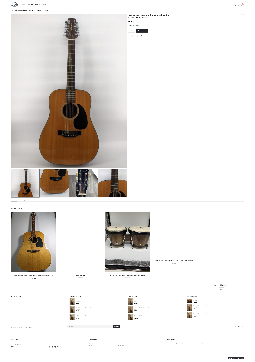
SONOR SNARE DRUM (80, 275)
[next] (243, 15)
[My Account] (235, 5)
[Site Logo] (14, 4)
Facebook (129, 36)
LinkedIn (134, 36)
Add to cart (142, 31)
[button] (232, 5)
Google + (137, 36)
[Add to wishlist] (30, 242)
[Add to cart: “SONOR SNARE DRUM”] (80, 242)
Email (139, 36)
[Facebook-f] (235, 326)
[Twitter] (239, 326)
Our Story (30, 4)
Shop (24, 4)
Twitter (132, 36)
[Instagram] (242, 326)
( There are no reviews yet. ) (141, 17)
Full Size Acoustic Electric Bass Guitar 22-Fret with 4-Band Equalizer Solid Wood (174, 260)
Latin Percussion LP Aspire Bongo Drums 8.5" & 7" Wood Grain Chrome (127, 275)
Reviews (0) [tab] (22, 200)
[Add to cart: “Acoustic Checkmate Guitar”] (221, 247)
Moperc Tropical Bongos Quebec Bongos (202, 299)
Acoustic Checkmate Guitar (221, 285)
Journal (44, 4)
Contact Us (38, 4)
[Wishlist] (238, 5)
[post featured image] (72, 301)
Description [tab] (14, 200)
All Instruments (136, 25)
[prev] (241, 15)
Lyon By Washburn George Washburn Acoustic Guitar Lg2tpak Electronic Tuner (33, 275)
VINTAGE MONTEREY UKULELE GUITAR (83, 300)
